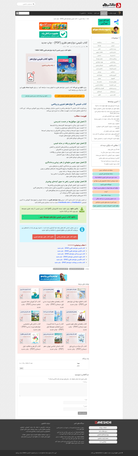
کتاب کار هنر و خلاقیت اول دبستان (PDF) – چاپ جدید (30, 348)
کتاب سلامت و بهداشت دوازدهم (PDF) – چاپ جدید (70, 262)
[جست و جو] (17, 13)
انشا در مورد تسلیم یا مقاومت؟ (111, 164)
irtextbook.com (64, 202)
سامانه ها (90, 13)
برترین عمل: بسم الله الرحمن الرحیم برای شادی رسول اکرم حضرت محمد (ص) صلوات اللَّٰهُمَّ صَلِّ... (69, 442)
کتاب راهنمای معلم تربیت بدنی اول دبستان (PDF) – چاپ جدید (53, 304)
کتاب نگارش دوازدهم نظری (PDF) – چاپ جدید (71, 251)
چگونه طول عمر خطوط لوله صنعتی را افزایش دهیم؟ (106, 109)
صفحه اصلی (119, 13)
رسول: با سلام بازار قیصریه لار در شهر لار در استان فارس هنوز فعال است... (70, 428)
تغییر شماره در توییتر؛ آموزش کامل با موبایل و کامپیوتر (107, 127)
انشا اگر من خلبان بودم (113, 150)
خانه (88, 19)
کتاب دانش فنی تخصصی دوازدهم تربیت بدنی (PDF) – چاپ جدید (30, 327)
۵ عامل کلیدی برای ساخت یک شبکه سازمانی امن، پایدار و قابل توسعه (106, 112)
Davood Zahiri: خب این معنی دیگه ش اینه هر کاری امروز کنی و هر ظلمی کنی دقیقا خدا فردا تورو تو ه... (70, 433)
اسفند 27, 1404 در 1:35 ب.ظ (26, 363)
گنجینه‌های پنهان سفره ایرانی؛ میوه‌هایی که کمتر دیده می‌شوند (106, 135)
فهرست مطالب (112, 13)
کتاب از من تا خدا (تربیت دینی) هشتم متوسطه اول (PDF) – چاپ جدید (55, 327)
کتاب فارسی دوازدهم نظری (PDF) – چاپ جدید (71, 248)
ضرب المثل (96, 13)
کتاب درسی (103, 13)
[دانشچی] (111, 5)
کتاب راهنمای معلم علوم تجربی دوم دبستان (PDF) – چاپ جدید (76, 327)
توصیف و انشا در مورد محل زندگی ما (110, 152)
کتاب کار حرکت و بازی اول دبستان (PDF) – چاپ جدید (77, 348)
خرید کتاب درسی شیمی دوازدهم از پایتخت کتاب (70, 96)
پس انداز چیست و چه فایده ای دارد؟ (110, 161)
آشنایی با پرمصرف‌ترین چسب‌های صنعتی (109, 158)
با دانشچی (83, 13)
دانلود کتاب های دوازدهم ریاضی (67, 237)
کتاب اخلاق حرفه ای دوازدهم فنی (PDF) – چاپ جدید (77, 303)
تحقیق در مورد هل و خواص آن (111, 131)
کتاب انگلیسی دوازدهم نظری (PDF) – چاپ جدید (71, 259)
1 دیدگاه (65, 47)
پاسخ (21, 368)
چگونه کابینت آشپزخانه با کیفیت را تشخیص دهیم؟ (106, 139)
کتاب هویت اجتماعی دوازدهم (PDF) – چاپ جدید (70, 257)
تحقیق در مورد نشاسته (113, 124)
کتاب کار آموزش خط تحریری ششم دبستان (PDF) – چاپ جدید (30, 304)
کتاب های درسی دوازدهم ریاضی (60, 269)
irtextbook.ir (76, 202)
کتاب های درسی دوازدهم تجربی (76, 269)
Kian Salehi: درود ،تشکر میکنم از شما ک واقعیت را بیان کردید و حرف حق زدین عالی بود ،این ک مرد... (70, 438)
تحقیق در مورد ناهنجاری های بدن (110, 116)
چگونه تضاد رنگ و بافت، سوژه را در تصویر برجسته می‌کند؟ (106, 120)
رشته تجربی (82, 19)
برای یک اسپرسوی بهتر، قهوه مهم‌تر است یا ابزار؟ (107, 106)
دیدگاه (85, 382)
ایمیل (85, 406)
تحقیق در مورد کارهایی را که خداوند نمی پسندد (107, 155)
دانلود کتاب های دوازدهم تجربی (44, 237)
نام (86, 400)
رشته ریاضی (77, 47)
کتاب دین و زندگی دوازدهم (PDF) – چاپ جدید (71, 254)
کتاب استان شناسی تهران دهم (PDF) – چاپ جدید (54, 348)
